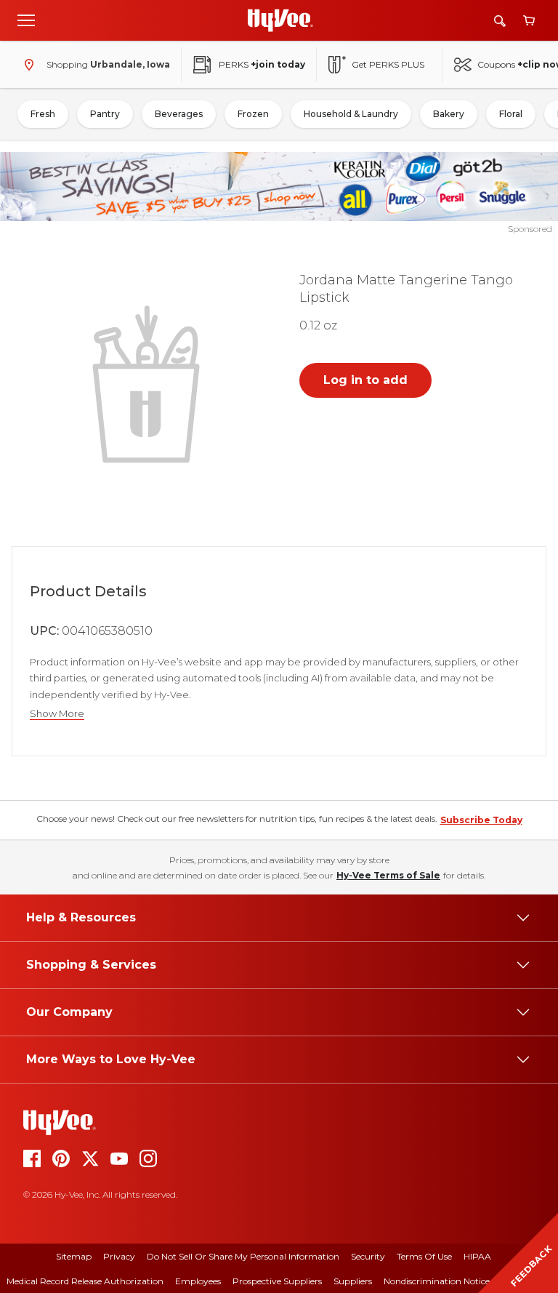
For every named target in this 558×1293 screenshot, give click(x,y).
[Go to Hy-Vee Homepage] (280, 20)
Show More (57, 713)
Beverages (179, 113)
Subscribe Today (481, 819)
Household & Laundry (351, 113)
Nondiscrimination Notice (437, 1281)
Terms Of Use (424, 1256)
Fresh (43, 113)
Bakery (448, 113)
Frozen (253, 113)
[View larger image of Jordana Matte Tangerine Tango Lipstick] (149, 382)
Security (368, 1256)
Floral (510, 113)
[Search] (500, 20)
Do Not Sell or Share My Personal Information (243, 1256)
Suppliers (352, 1281)
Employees (198, 1281)
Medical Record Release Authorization (85, 1281)
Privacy (119, 1256)
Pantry (105, 113)
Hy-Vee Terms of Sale (388, 875)
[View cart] (529, 21)
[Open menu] (26, 19)
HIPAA (477, 1256)
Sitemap (74, 1256)
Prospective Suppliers (277, 1281)
